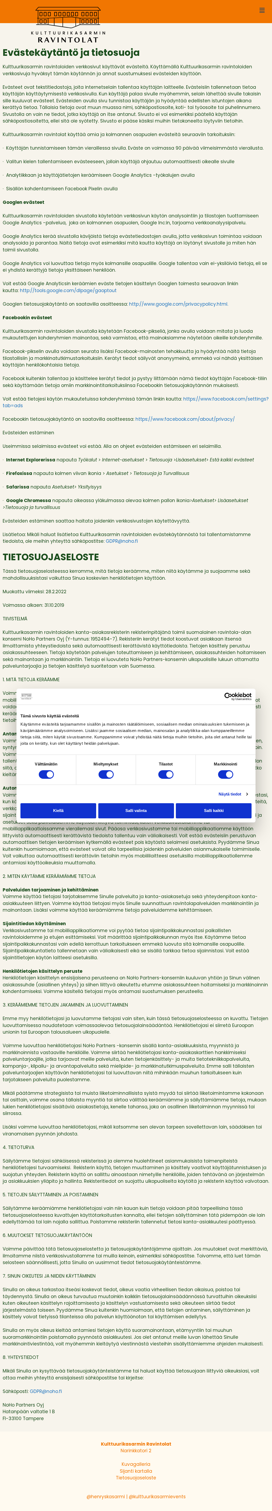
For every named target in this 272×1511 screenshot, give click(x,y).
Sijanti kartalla (136, 1471)
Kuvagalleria (136, 1464)
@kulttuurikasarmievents (157, 1496)
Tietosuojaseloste (136, 1478)
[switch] (106, 774)
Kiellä (58, 810)
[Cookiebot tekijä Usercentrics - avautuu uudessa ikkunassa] (228, 696)
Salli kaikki (214, 810)
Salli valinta (136, 810)
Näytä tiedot (230, 794)
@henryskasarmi (106, 1496)
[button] (262, 10)
